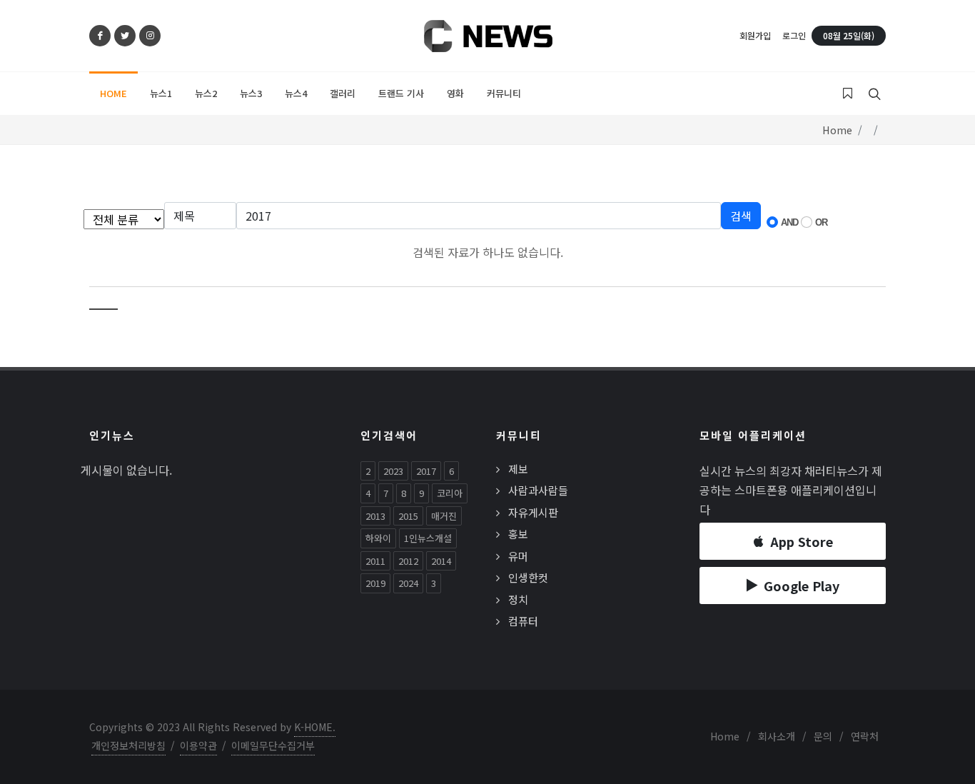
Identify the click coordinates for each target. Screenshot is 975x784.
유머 (518, 555)
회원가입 (755, 35)
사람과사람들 (538, 490)
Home (837, 129)
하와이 (378, 538)
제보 (518, 468)
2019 (375, 583)
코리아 (450, 493)
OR (821, 222)
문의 (823, 736)
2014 (441, 561)
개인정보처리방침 (128, 745)
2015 (408, 516)
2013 (375, 516)
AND (789, 222)
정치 (518, 599)
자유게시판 (533, 512)
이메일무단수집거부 (273, 745)
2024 (408, 583)
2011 (375, 561)
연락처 (865, 736)
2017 (426, 471)
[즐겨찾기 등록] (847, 93)
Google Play (801, 585)
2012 (408, 561)
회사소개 (776, 736)
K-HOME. (314, 727)
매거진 (444, 516)
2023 (393, 471)
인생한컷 (528, 577)
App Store (801, 541)
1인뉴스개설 (428, 538)
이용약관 (198, 745)
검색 (741, 215)
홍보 (518, 533)
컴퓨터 (523, 620)
